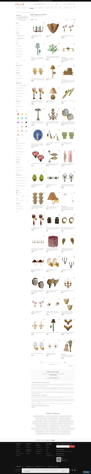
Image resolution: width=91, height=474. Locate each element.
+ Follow (22, 17)
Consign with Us (28, 451)
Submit (72, 446)
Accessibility (18, 455)
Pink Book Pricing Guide (19, 453)
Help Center (18, 445)
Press (47, 451)
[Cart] (74, 4)
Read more (33, 407)
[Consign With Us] (69, 4)
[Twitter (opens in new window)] (75, 470)
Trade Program (28, 447)
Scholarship (48, 453)
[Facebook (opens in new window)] (70, 470)
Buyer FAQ (27, 445)
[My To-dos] (67, 4)
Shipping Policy (18, 451)
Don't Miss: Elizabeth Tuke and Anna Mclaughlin (45, 0)
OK (64, 470)
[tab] (22, 25)
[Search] (57, 4)
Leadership (47, 447)
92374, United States (23, 85)
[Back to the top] (89, 468)
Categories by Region (39, 449)
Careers (47, 449)
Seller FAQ (27, 453)
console (54, 388)
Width (17, 198)
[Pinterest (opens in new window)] (72, 470)
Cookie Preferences (27, 471)
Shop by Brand (38, 447)
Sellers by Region (38, 451)
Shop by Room (38, 453)
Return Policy (18, 449)
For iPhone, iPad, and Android (60, 455)
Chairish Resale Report (49, 455)
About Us (47, 445)
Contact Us (18, 447)
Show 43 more (18, 159)
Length (17, 194)
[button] (71, 4)
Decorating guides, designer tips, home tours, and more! (64, 451)
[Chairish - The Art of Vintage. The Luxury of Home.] (19, 4)
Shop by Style (38, 445)
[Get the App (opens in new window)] (58, 459)
